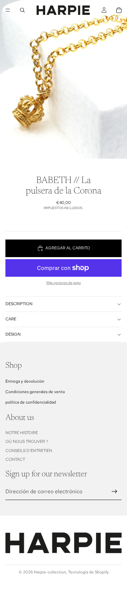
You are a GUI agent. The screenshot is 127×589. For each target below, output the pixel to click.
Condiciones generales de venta (35, 391)
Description (19, 304)
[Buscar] (22, 10)
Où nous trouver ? (26, 441)
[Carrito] (118, 10)
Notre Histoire (21, 432)
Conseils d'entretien (28, 450)
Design (13, 334)
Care (10, 319)
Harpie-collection (50, 572)
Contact (15, 459)
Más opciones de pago (63, 282)
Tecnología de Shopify (88, 572)
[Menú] (8, 10)
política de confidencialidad (30, 402)
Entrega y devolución (24, 381)
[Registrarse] (114, 491)
